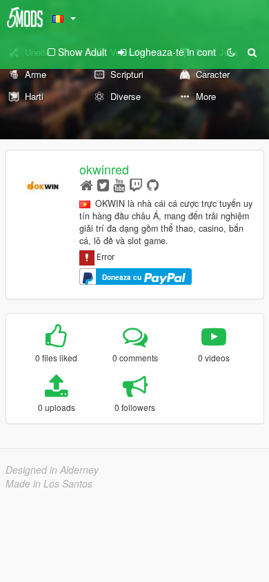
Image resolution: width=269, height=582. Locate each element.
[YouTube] (119, 184)
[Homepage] (86, 184)
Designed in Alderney (52, 469)
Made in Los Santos (49, 483)
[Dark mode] (231, 51)
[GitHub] (152, 184)
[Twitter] (103, 184)
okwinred (104, 169)
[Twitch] (135, 184)
